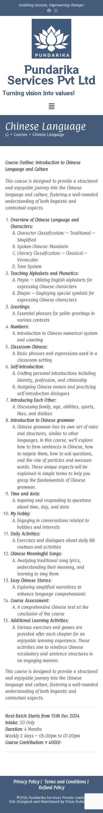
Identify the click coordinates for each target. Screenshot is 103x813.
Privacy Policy (26, 781)
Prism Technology (79, 801)
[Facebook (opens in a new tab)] (49, 10)
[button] (51, 106)
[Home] (7, 134)
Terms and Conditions (65, 781)
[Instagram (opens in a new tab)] (55, 10)
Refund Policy (51, 787)
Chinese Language (48, 134)
